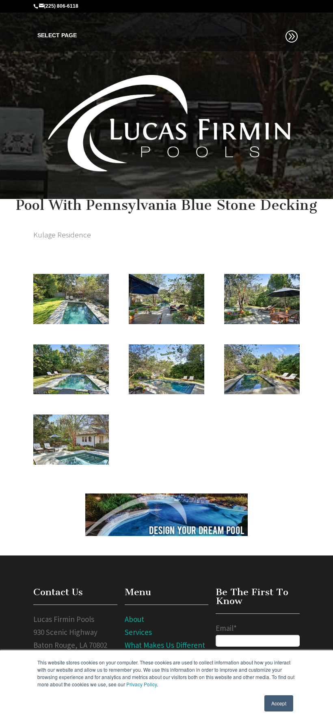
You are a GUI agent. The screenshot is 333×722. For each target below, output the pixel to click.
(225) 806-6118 (61, 6)
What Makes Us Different (165, 645)
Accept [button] (278, 703)
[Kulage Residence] (71, 298)
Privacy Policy (141, 684)
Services (138, 632)
